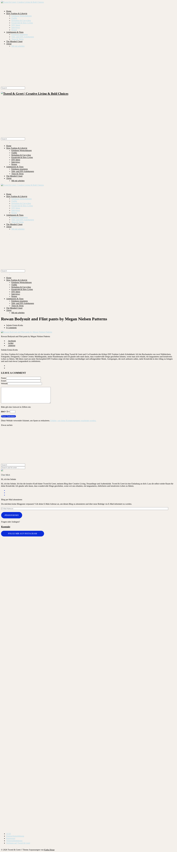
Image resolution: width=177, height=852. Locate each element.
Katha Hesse (49, 850)
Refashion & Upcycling (21, 20)
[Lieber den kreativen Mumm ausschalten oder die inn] (15, 551)
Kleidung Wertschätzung (21, 16)
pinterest (11, 345)
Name (3, 378)
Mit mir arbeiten (17, 46)
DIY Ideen (15, 25)
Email (3, 381)
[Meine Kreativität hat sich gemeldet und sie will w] (103, 589)
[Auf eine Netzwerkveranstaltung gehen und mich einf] (44, 766)
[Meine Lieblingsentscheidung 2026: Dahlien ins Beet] (132, 562)
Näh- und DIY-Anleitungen (22, 37)
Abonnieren (12, 515)
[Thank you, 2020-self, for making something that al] (132, 709)
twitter (10, 343)
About (8, 44)
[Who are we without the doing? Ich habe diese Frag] (103, 745)
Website (4, 383)
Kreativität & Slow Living (22, 23)
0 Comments (11, 328)
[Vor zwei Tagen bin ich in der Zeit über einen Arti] (161, 621)
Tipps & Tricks (17, 39)
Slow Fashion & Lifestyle (16, 13)
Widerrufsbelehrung (14, 841)
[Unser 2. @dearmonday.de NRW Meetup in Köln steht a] (161, 748)
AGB (8, 834)
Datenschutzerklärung (15, 836)
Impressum (10, 838)
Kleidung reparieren (19, 34)
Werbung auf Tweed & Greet (18, 843)
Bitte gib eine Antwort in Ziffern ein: (16, 407)
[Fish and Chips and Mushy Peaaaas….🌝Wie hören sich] (73, 560)
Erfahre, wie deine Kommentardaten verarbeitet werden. (73, 420)
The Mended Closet (14, 41)
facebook (12, 341)
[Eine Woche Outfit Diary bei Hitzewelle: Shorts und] (44, 546)
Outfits (14, 18)
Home (8, 11)
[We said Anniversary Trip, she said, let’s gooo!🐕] (15, 705)
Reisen (14, 30)
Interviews (15, 27)
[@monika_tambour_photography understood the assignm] (73, 746)
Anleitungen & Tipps (14, 32)
